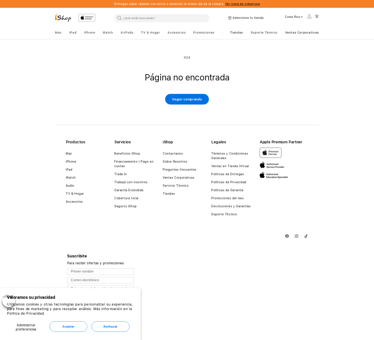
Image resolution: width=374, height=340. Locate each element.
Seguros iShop (125, 206)
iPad (69, 169)
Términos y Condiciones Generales (229, 156)
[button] (58, 32)
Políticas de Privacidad (228, 182)
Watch (71, 177)
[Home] (65, 18)
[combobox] (161, 18)
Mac (69, 153)
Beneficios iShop (127, 153)
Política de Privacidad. (26, 313)
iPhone (71, 161)
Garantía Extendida (128, 190)
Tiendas (169, 193)
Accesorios (74, 201)
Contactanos (173, 153)
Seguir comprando (187, 99)
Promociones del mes (227, 198)
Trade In (120, 174)
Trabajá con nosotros (131, 182)
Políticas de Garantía (227, 190)
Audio (70, 185)
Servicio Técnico (176, 185)
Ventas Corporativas (178, 177)
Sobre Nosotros (175, 161)
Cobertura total (126, 198)
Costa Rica (292, 16)
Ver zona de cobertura (242, 4)
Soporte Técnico (224, 214)
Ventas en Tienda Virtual (230, 166)
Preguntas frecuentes (180, 169)
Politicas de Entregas (227, 174)
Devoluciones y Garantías (231, 206)
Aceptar (68, 326)
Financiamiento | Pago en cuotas (133, 164)
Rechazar (110, 326)
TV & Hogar (75, 193)
